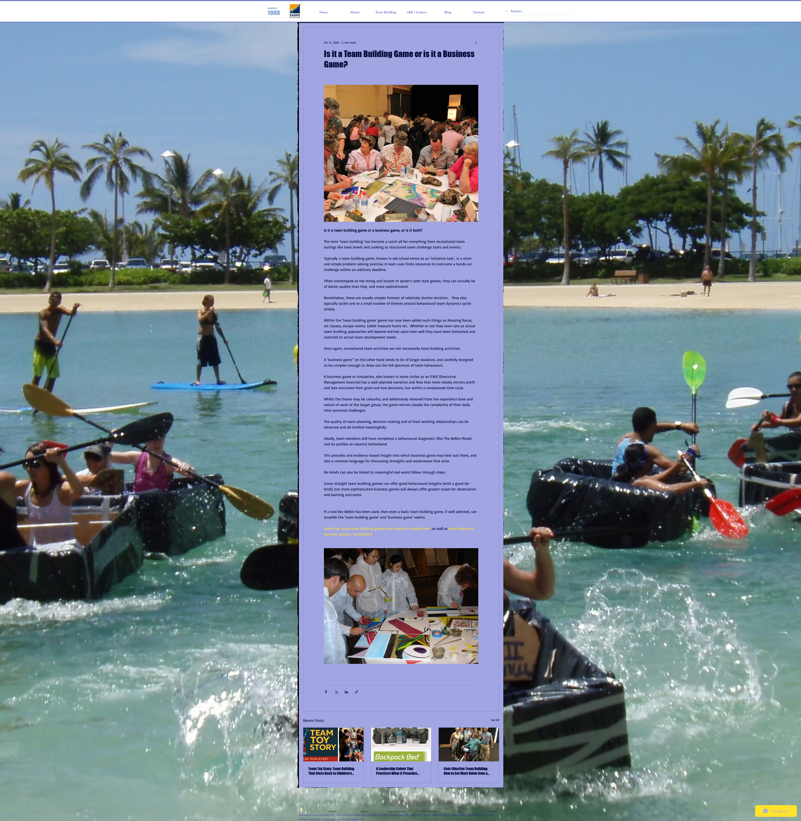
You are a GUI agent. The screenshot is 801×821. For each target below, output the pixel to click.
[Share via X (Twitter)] (336, 692)
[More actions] (475, 42)
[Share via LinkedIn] (346, 692)
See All (495, 720)
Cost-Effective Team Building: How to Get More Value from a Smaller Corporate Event (466, 771)
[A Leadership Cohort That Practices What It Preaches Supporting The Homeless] (401, 744)
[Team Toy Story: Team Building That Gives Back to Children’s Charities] (333, 744)
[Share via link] (357, 692)
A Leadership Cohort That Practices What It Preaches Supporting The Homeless (396, 771)
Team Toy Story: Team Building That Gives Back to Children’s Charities (331, 771)
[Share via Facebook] (326, 692)
